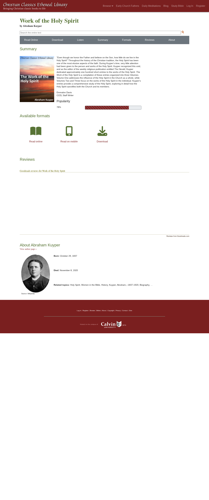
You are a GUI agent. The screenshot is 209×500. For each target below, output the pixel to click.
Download (57, 40)
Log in (79, 310)
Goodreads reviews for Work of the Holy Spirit (42, 170)
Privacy (118, 310)
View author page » (28, 249)
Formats (126, 40)
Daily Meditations (151, 6)
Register (200, 6)
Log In (190, 6)
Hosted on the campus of (89, 324)
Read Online (31, 40)
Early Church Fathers (127, 6)
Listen (80, 40)
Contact (125, 310)
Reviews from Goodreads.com (177, 236)
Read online (36, 141)
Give (130, 310)
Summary (103, 40)
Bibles (98, 310)
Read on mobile (69, 141)
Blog (165, 6)
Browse (107, 6)
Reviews (149, 40)
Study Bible (177, 6)
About (171, 40)
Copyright (111, 310)
